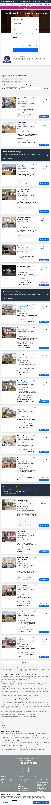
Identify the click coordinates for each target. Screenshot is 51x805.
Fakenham (3, 725)
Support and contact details (24, 779)
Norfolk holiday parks (9, 745)
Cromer (2, 721)
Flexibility (28, 43)
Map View (46, 88)
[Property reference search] (15, 4)
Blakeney (3, 718)
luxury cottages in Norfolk (37, 738)
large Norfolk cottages (31, 742)
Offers (36, 4)
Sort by (3, 88)
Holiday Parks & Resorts (23, 4)
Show (18, 88)
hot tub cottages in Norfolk (13, 740)
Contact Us (34, 1)
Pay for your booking (23, 790)
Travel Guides (46, 4)
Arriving (15, 37)
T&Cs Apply (25, 8)
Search (25, 50)
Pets (27, 27)
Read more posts (40, 791)
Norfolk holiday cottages (32, 735)
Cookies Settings (5, 802)
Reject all (45, 802)
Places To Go (30, 4)
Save (35, 97)
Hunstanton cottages (5, 735)
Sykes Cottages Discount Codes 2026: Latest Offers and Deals (43, 782)
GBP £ (39, 1)
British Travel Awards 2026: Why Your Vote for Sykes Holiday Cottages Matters (43, 788)
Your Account (45, 1)
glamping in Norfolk (38, 744)
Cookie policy (22, 782)
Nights (14, 43)
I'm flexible (31, 33)
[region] (25, 798)
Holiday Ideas (40, 4)
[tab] (19, 34)
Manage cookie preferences (24, 784)
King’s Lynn (26, 704)
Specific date (19, 33)
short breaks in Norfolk (9, 749)
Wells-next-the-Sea (20, 709)
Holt (2, 723)
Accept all (37, 802)
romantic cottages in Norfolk (30, 747)
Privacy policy (22, 781)
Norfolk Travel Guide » (33, 695)
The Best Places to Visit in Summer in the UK (42, 785)
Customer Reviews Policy (24, 788)
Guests (14, 27)
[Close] (47, 155)
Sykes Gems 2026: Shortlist (42, 779)
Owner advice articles (23, 792)
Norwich (3, 727)
